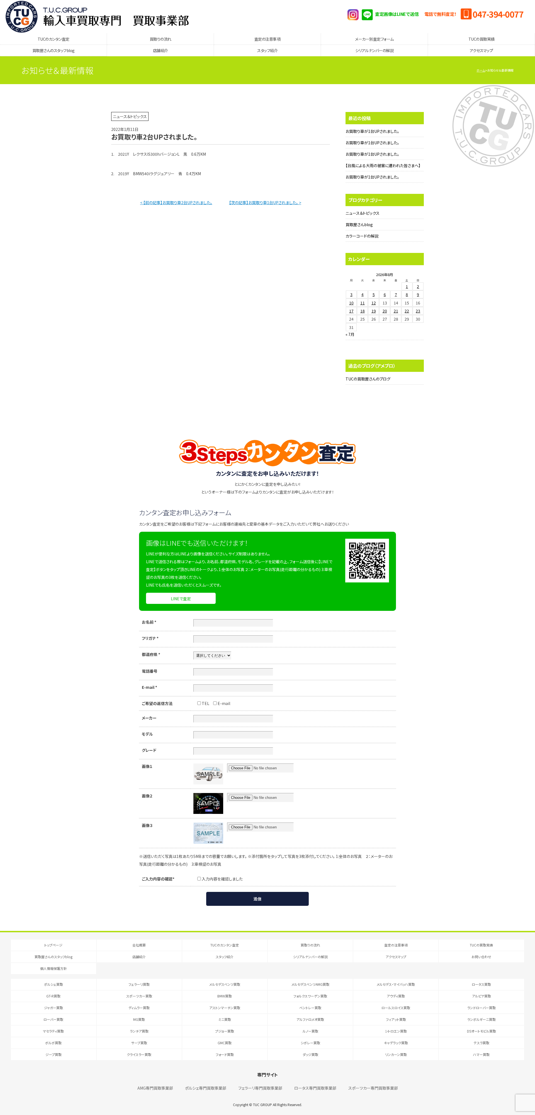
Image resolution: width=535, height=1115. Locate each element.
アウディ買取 (396, 996)
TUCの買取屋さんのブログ (368, 379)
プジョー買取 (224, 1031)
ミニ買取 (224, 1019)
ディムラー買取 (139, 1007)
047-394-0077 (498, 14)
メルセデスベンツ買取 (224, 984)
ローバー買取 (53, 1019)
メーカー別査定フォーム (374, 39)
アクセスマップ (481, 50)
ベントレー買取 (310, 1007)
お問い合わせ (481, 956)
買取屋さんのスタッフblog (53, 50)
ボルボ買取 (53, 1042)
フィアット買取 (396, 1019)
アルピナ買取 (481, 996)
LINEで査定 (181, 598)
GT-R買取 (53, 996)
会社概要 (139, 945)
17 (351, 311)
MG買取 (139, 1019)
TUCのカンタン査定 (53, 39)
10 (351, 303)
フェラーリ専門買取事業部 (260, 1088)
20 (385, 311)
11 (362, 303)
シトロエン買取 (396, 1031)
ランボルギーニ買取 (481, 1019)
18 (362, 311)
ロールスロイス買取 (395, 1007)
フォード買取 (225, 1054)
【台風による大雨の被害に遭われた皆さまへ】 (383, 165)
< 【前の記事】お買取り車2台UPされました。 (176, 202)
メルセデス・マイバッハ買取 (396, 984)
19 (373, 311)
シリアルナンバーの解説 (374, 50)
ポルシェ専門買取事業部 (205, 1088)
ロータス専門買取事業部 (315, 1088)
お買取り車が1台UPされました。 (372, 131)
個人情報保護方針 (53, 968)
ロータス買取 (481, 984)
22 (407, 311)
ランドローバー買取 (481, 1007)
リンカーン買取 (396, 1054)
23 (418, 311)
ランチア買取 (139, 1031)
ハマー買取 (481, 1054)
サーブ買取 (139, 1042)
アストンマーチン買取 (224, 1007)
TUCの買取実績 (481, 39)
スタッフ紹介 (267, 50)
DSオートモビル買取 (481, 1031)
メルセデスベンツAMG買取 (310, 984)
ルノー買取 (310, 1031)
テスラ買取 (481, 1042)
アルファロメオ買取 (310, 1019)
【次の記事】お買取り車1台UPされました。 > (265, 202)
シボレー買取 (310, 1042)
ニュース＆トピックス (363, 213)
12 (373, 303)
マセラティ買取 (53, 1031)
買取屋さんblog (359, 224)
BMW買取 (224, 996)
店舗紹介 (160, 50)
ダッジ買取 (310, 1054)
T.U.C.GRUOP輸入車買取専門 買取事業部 (97, 16)
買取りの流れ (160, 39)
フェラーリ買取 (139, 984)
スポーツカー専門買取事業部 (373, 1088)
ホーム (480, 70)
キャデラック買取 (396, 1042)
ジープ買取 (53, 1054)
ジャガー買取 (53, 1007)
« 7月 (350, 334)
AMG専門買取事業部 (155, 1088)
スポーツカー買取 (139, 996)
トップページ (53, 945)
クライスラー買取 (139, 1054)
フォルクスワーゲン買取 (310, 996)
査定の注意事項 (267, 39)
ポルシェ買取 (53, 984)
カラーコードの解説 (362, 236)
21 (396, 311)
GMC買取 (225, 1042)
